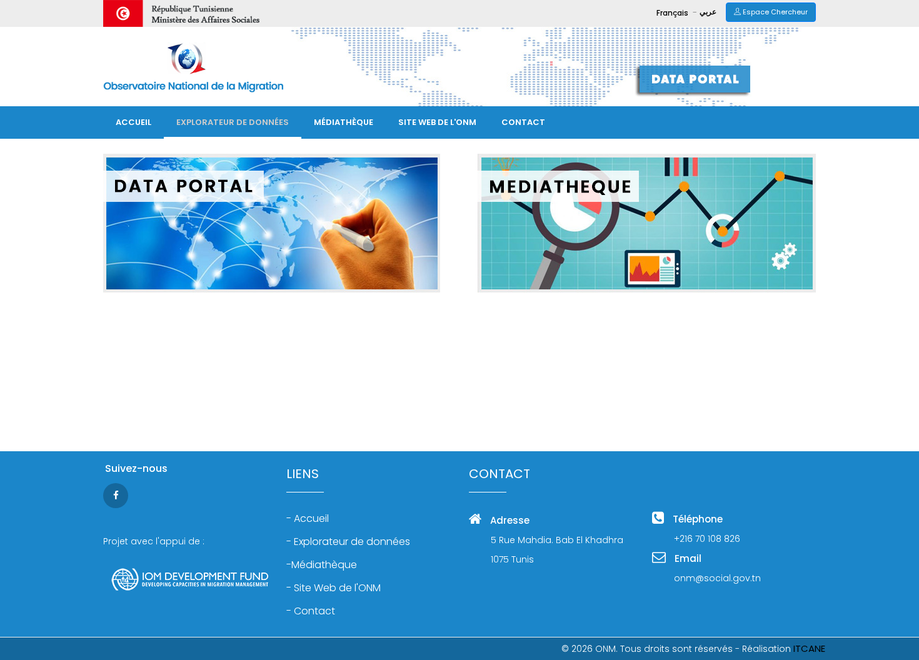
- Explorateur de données (348, 542)
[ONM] (193, 66)
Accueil (133, 122)
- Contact (310, 611)
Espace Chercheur (774, 12)
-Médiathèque (321, 565)
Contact (523, 122)
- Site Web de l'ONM (333, 588)
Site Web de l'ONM (437, 122)
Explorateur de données (232, 122)
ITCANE (809, 648)
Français (673, 13)
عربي (708, 12)
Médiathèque (343, 122)
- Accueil (307, 519)
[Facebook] (117, 495)
